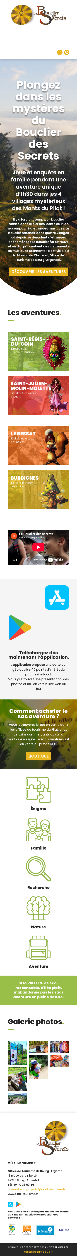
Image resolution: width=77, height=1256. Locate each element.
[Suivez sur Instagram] (66, 52)
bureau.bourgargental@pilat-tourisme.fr (36, 1189)
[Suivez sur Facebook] (59, 52)
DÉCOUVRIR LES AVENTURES (38, 272)
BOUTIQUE (38, 756)
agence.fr (38, 1251)
